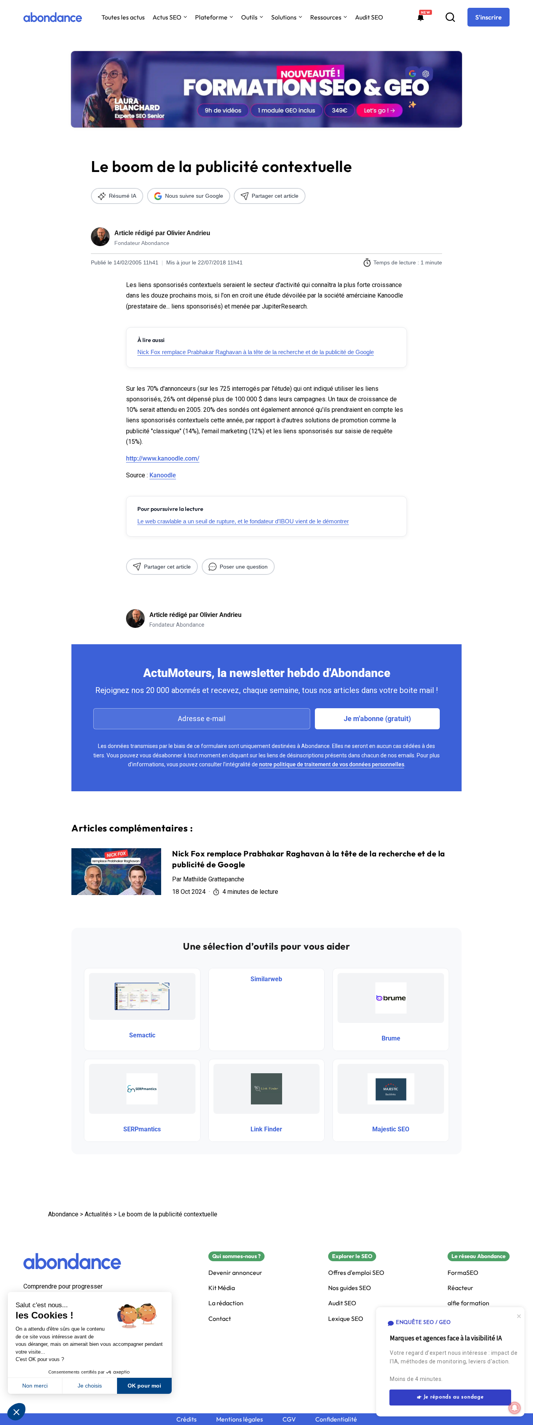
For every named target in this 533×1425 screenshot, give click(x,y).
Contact (219, 1318)
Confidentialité (336, 1419)
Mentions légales (239, 1419)
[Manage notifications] (514, 1408)
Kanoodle (162, 475)
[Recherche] (450, 17)
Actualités (98, 1214)
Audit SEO (369, 17)
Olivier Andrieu (188, 233)
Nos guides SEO (349, 1288)
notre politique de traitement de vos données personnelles (331, 764)
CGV (289, 1419)
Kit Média (221, 1288)
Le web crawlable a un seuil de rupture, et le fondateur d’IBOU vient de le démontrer (243, 521)
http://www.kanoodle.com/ (162, 458)
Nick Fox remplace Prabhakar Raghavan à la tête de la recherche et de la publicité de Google (255, 352)
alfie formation (468, 1303)
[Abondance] (52, 17)
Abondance (63, 1214)
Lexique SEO (345, 1318)
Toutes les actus (123, 17)
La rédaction (225, 1303)
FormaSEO (463, 1272)
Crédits (186, 1419)
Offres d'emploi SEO (356, 1272)
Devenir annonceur (235, 1272)
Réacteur (460, 1288)
